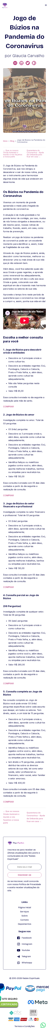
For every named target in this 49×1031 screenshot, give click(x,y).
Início (5, 141)
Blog (12, 141)
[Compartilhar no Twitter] (28, 63)
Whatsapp (27, 962)
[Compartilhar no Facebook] (34, 63)
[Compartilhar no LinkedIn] (21, 63)
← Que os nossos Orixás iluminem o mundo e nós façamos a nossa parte (12, 153)
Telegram (26, 956)
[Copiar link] (15, 63)
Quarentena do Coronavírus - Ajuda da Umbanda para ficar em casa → (35, 153)
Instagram (27, 944)
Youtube (26, 950)
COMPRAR (8, 406)
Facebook (27, 938)
